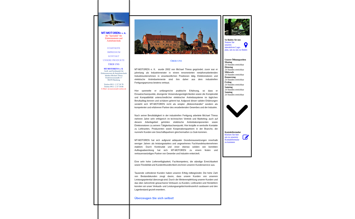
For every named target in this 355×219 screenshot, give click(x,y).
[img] (113, 19)
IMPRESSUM (113, 52)
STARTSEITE (113, 48)
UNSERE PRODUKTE (114, 60)
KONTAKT (113, 56)
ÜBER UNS (113, 64)
